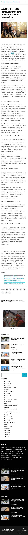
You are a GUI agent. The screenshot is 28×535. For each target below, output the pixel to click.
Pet (5, 424)
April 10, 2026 (14, 363)
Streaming (7, 430)
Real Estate (7, 426)
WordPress (10, 531)
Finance (6, 397)
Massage (6, 420)
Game (5, 403)
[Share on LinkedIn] (13, 289)
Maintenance (7, 418)
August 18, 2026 (14, 341)
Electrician (7, 393)
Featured (6, 395)
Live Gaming (7, 416)
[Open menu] (26, 2)
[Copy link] (9, 292)
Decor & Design (8, 391)
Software (6, 428)
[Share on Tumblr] (2, 292)
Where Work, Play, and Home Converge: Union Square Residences (18, 367)
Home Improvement (9, 409)
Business (3, 300)
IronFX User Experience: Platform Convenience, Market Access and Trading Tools (18, 338)
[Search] (24, 375)
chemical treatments (10, 300)
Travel (6, 436)
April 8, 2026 (13, 370)
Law (5, 415)
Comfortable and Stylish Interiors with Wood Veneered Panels (18, 360)
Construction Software (10, 387)
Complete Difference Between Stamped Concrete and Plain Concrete (17, 346)
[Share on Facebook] (7, 289)
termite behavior (10, 301)
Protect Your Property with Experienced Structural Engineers (18, 353)
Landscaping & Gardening (11, 413)
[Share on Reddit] (24, 289)
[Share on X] (10, 289)
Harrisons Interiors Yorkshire (10, 2)
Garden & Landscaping (10, 405)
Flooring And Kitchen (9, 399)
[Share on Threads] (6, 292)
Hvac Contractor (8, 411)
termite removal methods (20, 301)
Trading (6, 434)
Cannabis (6, 383)
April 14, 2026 (14, 356)
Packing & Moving (8, 422)
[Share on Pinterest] (20, 289)
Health (6, 407)
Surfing (6, 432)
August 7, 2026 (14, 349)
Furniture (6, 401)
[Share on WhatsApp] (17, 289)
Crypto (6, 389)
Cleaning (6, 385)
